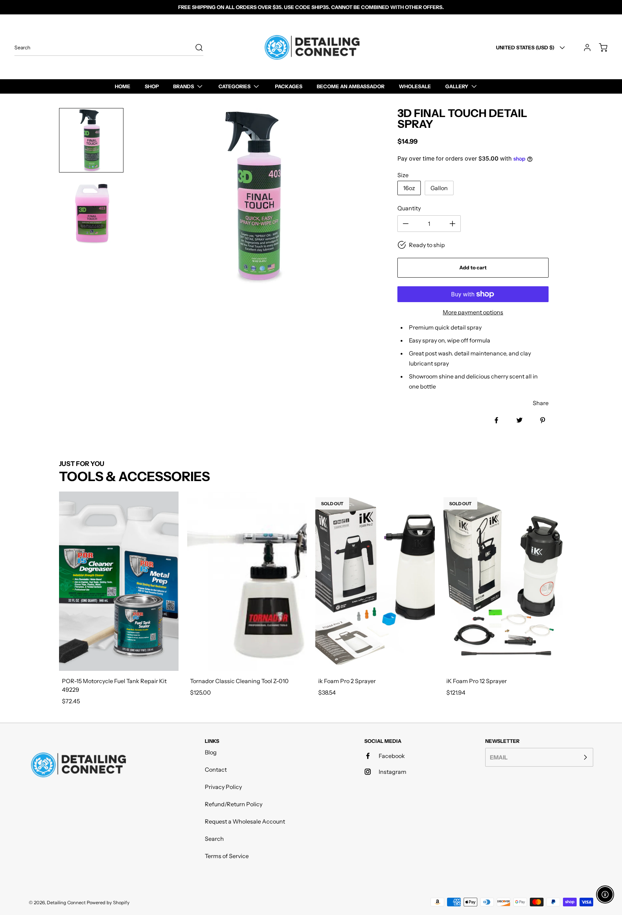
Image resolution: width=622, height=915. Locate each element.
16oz (409, 188)
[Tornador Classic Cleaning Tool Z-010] (247, 581)
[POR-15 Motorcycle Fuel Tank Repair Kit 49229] (119, 581)
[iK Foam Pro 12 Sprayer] (503, 581)
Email (499, 757)
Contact (216, 769)
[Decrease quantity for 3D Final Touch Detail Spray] (406, 224)
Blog (211, 752)
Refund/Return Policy (233, 804)
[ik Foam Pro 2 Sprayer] (375, 581)
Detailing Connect (66, 902)
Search (214, 838)
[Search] (195, 47)
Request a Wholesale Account (245, 821)
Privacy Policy (223, 786)
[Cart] (600, 47)
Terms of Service (227, 856)
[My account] (584, 47)
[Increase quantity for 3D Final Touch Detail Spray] (452, 224)
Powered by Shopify (108, 902)
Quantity (409, 208)
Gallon (439, 188)
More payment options (473, 312)
